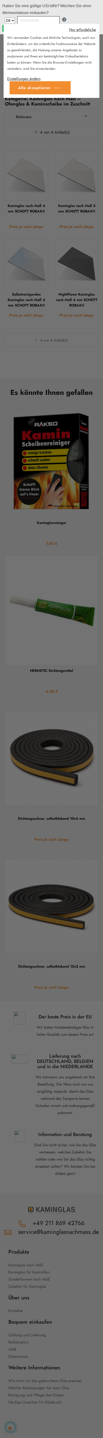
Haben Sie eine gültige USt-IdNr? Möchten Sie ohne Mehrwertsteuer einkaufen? (46, 9)
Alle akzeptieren (34, 88)
